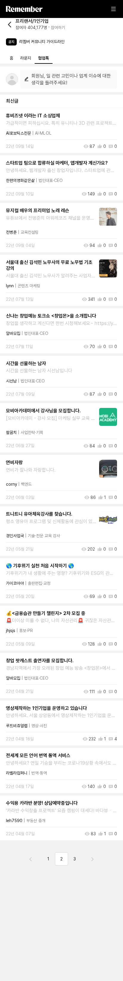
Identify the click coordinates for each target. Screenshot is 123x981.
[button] (35, 24)
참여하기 (58, 27)
